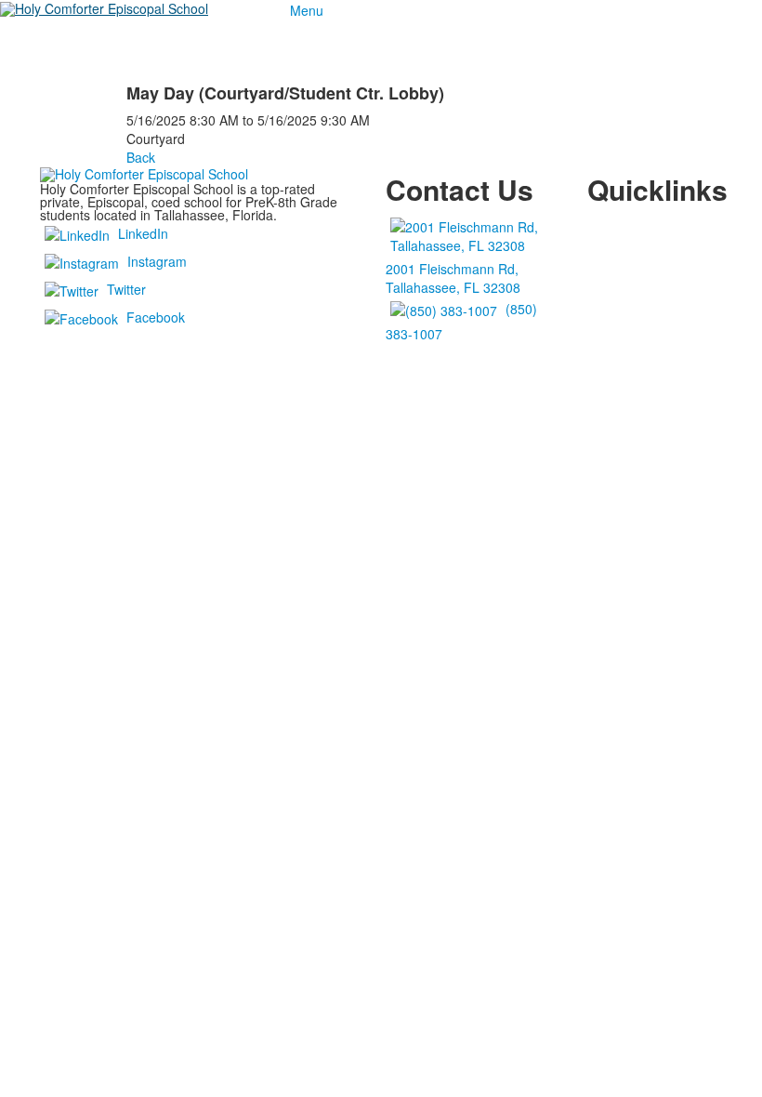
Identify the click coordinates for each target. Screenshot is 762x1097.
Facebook (155, 317)
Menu (306, 10)
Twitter (126, 289)
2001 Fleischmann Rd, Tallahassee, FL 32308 (453, 278)
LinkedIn (143, 233)
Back (140, 157)
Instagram (157, 261)
